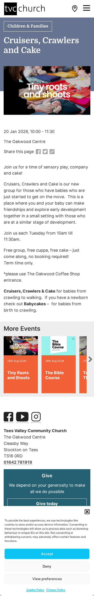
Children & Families (28, 26)
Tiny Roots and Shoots (18, 375)
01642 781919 (18, 462)
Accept (47, 554)
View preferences (47, 579)
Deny (47, 566)
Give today (47, 503)
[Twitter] (45, 152)
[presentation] (90, 359)
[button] (87, 511)
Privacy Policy (56, 589)
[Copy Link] (52, 152)
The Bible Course (54, 375)
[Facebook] (38, 152)
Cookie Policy (35, 589)
